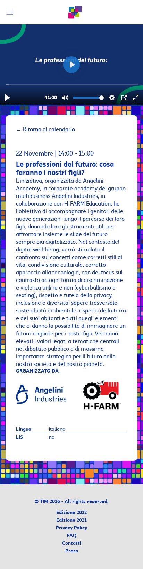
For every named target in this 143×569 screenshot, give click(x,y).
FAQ (71, 535)
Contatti (71, 543)
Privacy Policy (71, 528)
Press (71, 551)
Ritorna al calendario (45, 129)
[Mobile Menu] (11, 12)
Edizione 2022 (71, 513)
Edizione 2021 (71, 520)
